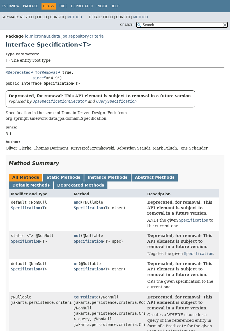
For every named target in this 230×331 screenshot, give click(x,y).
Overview (11, 6)
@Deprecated (18, 72)
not (77, 235)
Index (101, 6)
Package (30, 6)
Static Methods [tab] (63, 177)
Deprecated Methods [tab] (80, 185)
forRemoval (46, 72)
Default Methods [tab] (31, 185)
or (76, 263)
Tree (63, 6)
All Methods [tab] (25, 177)
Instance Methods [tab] (107, 177)
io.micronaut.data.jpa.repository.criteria (64, 36)
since (38, 78)
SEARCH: (127, 25)
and (77, 202)
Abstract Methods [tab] (154, 177)
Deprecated (82, 6)
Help (115, 6)
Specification (25, 208)
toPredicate (86, 297)
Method (74, 17)
